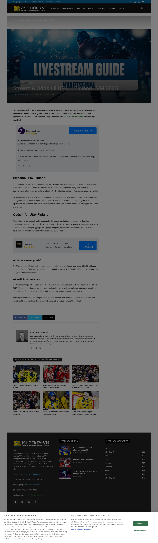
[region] (79, 527)
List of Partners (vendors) (81, 530)
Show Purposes (140, 531)
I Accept (140, 523)
